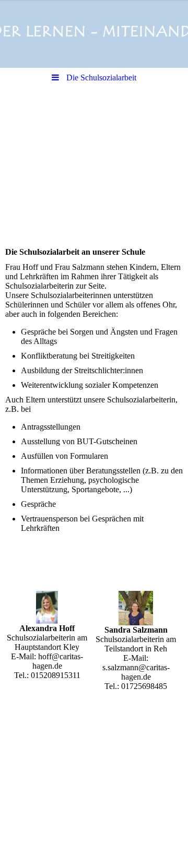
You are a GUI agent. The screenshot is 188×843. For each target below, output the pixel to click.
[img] (94, 34)
